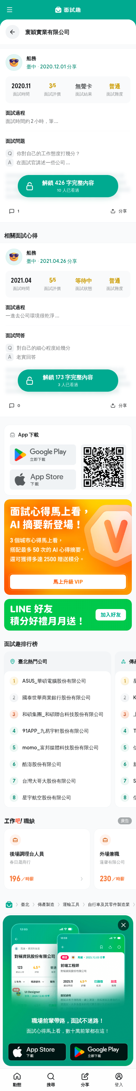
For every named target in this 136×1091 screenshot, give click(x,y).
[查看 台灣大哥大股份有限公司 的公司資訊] (57, 781)
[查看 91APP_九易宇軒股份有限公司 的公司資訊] (57, 731)
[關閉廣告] (123, 925)
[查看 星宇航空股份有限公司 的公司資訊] (57, 797)
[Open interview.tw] (9, 904)
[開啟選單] (10, 10)
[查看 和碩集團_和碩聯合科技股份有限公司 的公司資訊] (57, 714)
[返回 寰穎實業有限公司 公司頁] (68, 31)
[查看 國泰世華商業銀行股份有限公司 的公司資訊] (57, 697)
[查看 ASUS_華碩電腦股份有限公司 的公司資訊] (57, 681)
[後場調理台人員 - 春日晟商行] (47, 859)
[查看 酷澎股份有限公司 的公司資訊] (57, 764)
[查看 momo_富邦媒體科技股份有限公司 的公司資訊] (57, 747)
